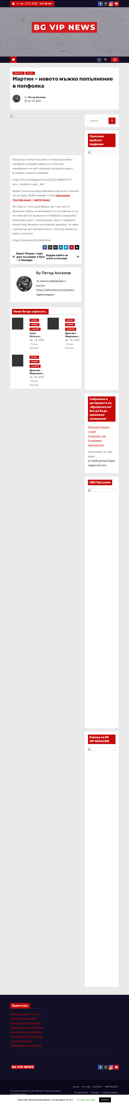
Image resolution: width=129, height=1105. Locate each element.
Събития (35, 329)
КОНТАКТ (97, 1086)
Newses (56, 1090)
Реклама (95, 1092)
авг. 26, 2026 (37, 340)
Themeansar (19, 1094)
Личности (18, 73)
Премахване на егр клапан (26, 1045)
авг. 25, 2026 (72, 340)
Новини (34, 324)
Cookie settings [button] (86, 1099)
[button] (106, 59)
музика (30, 73)
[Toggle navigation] (99, 59)
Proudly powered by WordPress (26, 1090)
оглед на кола (18, 1032)
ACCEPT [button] (105, 1099)
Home (76, 1086)
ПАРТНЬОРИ (111, 1086)
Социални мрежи (110, 1092)
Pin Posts (85, 1086)
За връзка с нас (97, 436)
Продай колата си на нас (24, 1014)
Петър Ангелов (37, 97)
